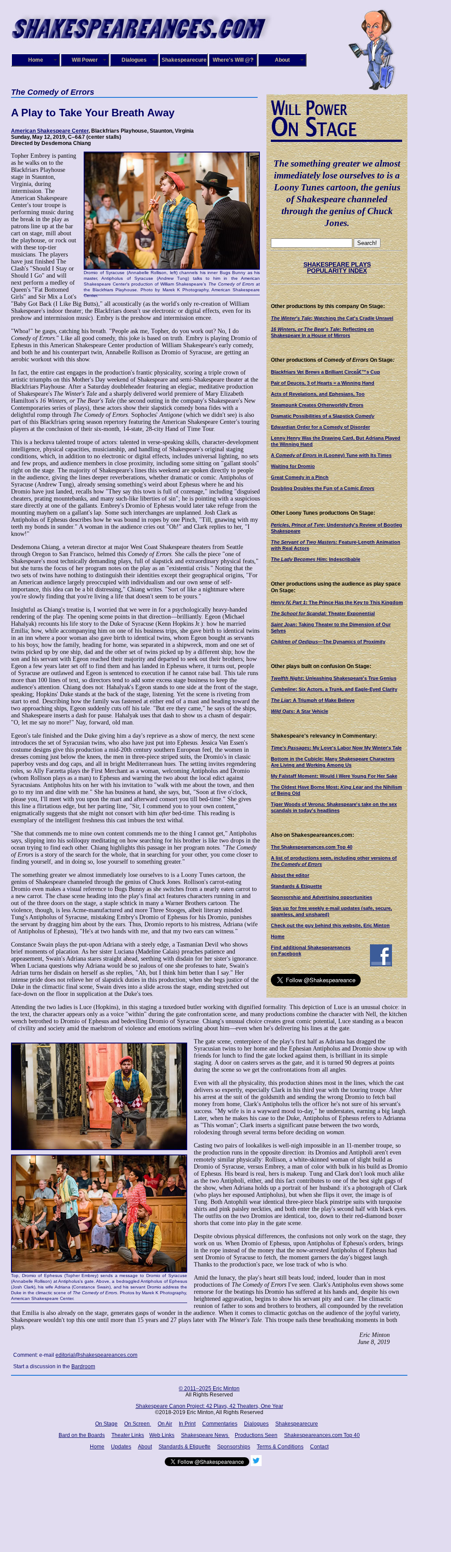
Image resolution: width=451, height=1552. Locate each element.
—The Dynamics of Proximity (328, 641)
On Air (165, 1424)
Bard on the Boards (82, 1435)
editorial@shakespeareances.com (96, 1355)
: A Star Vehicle (299, 711)
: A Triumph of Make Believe (313, 700)
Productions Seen (256, 1435)
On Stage (106, 1424)
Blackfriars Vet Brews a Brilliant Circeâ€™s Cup (325, 372)
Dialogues (134, 60)
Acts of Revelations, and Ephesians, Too (318, 394)
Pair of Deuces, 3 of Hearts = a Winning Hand (322, 383)
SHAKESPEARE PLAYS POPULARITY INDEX (337, 267)
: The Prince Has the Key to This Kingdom (337, 602)
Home (35, 60)
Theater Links (127, 1435)
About (282, 60)
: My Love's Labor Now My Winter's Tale (336, 747)
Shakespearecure (184, 60)
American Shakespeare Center (50, 131)
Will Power (85, 60)
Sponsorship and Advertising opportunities (321, 897)
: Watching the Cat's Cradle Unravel (332, 318)
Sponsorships (233, 1447)
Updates (121, 1447)
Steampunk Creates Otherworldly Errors (317, 405)
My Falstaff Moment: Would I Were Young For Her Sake (334, 776)
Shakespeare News (205, 1435)
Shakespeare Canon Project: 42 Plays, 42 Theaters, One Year (209, 1406)
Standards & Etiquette (296, 886)
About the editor (290, 875)
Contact (319, 1447)
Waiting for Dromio (293, 466)
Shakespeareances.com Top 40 (322, 1435)
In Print (187, 1424)
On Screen (137, 1424)
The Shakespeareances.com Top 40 (311, 847)
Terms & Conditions (280, 1447)
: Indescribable (315, 559)
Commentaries (219, 1424)
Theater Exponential (323, 613)
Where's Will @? (233, 60)
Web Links (161, 1435)
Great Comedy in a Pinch (300, 477)
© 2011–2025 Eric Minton (209, 1388)
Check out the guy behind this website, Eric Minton (330, 925)
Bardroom (83, 1366)
